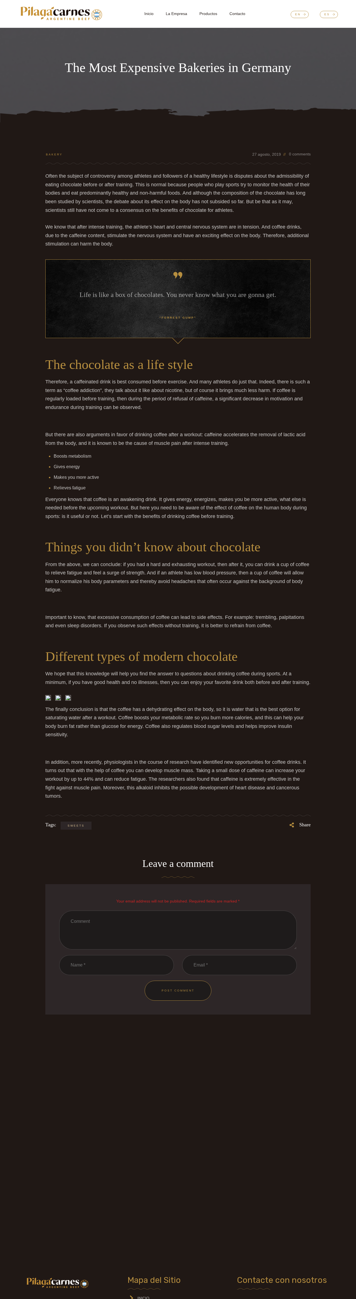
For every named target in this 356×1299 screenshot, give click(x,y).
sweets (76, 825)
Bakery (54, 154)
